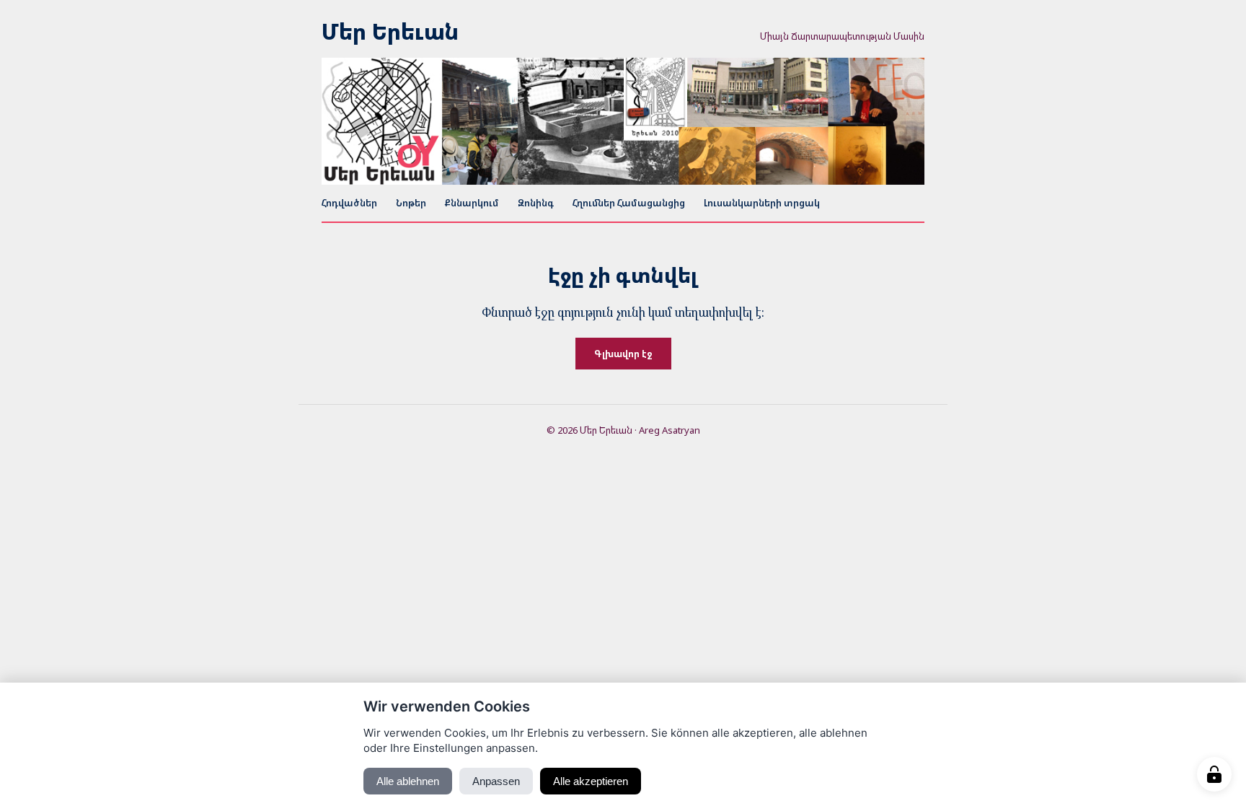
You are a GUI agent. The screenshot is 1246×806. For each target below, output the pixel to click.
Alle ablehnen (407, 781)
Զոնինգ (536, 202)
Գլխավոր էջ (623, 353)
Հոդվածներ (349, 202)
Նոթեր (411, 202)
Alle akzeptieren (590, 781)
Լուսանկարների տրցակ (762, 202)
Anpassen (496, 781)
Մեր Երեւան (390, 32)
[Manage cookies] (1214, 774)
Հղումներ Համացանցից (629, 202)
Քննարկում (472, 202)
